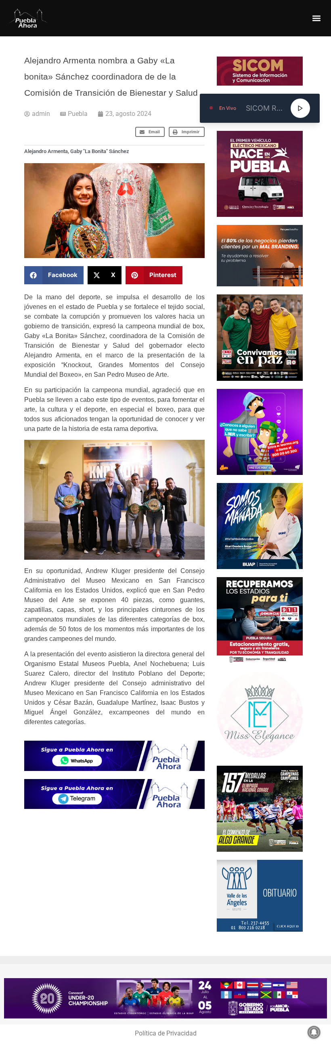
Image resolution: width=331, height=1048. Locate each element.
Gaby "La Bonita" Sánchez (99, 151)
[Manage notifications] (314, 1032)
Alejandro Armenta (46, 151)
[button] (316, 18)
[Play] (300, 108)
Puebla (78, 114)
